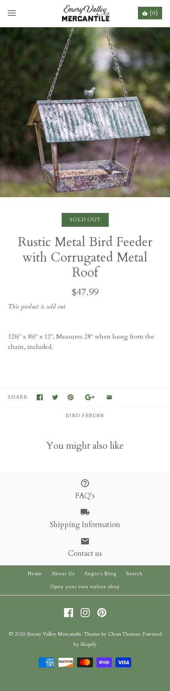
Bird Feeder (85, 415)
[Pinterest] (101, 612)
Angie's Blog (100, 573)
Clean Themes (124, 634)
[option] (85, 112)
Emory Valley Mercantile (54, 634)
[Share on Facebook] (40, 397)
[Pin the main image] (71, 397)
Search (134, 573)
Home (35, 573)
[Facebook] (68, 612)
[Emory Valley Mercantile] (85, 13)
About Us (63, 573)
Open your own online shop (85, 586)
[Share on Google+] (90, 397)
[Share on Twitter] (55, 397)
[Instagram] (85, 612)
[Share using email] (109, 397)
